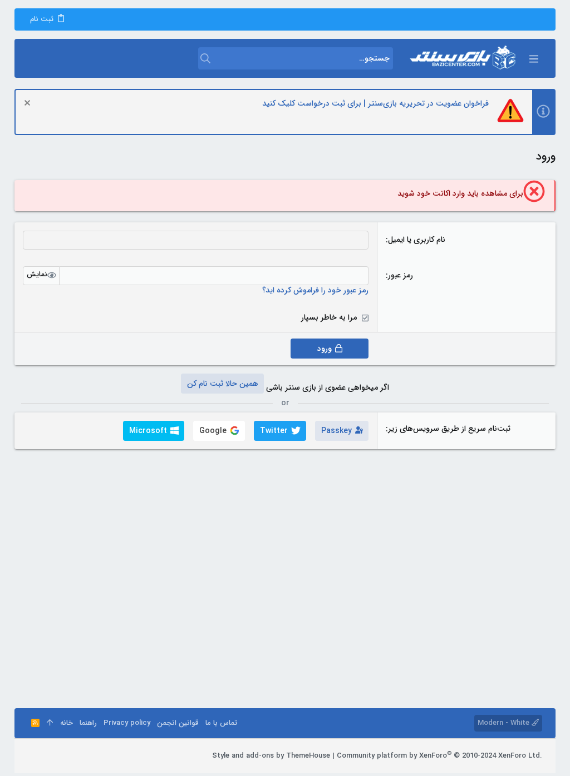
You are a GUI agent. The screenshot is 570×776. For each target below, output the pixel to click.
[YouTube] (33, 756)
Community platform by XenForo (439, 756)
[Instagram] (66, 756)
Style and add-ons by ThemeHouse (271, 756)
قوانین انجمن (178, 723)
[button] (533, 58)
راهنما (88, 723)
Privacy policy (127, 723)
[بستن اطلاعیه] (28, 104)
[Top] (50, 723)
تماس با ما (221, 723)
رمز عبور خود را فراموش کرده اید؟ (315, 290)
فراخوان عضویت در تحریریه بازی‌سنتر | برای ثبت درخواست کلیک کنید (375, 103)
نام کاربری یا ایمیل (416, 239)
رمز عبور (400, 275)
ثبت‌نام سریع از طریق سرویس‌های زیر (449, 428)
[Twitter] (50, 756)
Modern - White (505, 723)
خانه (66, 723)
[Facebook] (83, 756)
